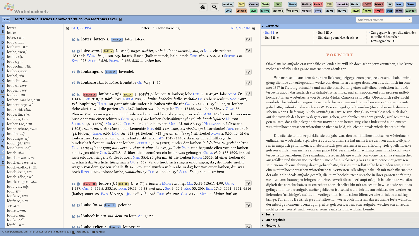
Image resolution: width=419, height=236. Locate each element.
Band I (269, 33)
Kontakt (100, 232)
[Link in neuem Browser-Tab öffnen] (120, 39)
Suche (270, 214)
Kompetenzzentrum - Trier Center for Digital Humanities (37, 232)
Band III (323, 33)
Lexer (115, 39)
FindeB (88, 94)
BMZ (106, 51)
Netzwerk (273, 226)
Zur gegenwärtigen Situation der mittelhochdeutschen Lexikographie (393, 37)
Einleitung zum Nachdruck (336, 38)
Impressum (82, 232)
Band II (270, 38)
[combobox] (384, 20)
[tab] (340, 26)
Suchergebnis (275, 220)
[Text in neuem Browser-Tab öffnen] (276, 33)
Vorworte (272, 26)
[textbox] (384, 20)
